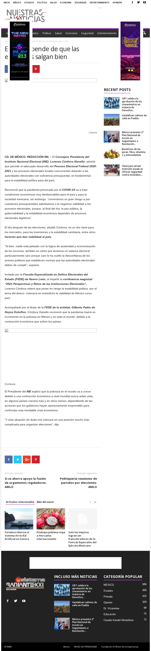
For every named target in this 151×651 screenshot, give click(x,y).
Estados (29, 2)
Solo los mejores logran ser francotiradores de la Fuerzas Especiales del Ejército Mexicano (82, 538)
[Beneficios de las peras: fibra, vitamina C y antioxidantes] (112, 153)
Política (42, 2)
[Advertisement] (100, 16)
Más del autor (45, 502)
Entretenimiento (99, 2)
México (17, 2)
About (66, 646)
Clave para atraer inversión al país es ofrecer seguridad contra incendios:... (132, 170)
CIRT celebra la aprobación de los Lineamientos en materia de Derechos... (132, 104)
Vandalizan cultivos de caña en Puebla (134, 117)
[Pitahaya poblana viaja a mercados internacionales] (51, 518)
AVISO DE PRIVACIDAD (85, 646)
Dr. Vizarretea (111, 608)
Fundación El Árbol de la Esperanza (119, 646)
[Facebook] (132, 2)
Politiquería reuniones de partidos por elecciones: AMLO (78, 483)
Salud (53, 2)
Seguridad (81, 2)
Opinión (117, 2)
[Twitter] (138, 2)
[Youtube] (144, 2)
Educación (110, 614)
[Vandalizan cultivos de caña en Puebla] (112, 120)
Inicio (7, 2)
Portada (108, 596)
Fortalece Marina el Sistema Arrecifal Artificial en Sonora (17, 535)
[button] (144, 33)
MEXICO (109, 584)
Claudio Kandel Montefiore (119, 620)
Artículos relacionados (20, 502)
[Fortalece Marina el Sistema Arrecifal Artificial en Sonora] (19, 518)
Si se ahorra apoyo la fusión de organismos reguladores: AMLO (25, 483)
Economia (65, 2)
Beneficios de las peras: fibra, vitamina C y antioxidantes (133, 152)
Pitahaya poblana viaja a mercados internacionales (51, 535)
